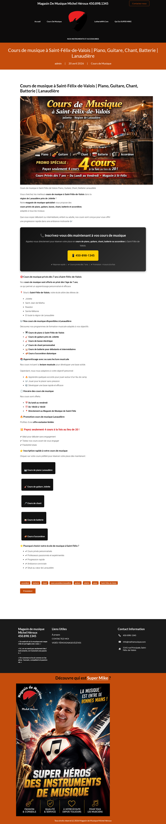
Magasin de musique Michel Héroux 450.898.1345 (72, 3)
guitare (77, 583)
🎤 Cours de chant (32, 503)
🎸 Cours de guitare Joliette (37, 486)
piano (95, 583)
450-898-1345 (129, 635)
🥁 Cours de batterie (33, 520)
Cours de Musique (101, 63)
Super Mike (97, 677)
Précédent (27, 591)
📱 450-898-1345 (83, 255)
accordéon (25, 583)
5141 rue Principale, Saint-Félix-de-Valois (134, 648)
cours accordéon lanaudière (61, 583)
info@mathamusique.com (134, 641)
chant (45, 583)
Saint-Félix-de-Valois (108, 583)
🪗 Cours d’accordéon (34, 536)
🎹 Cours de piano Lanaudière (38, 470)
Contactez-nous (139, 3)
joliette (86, 583)
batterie (36, 583)
